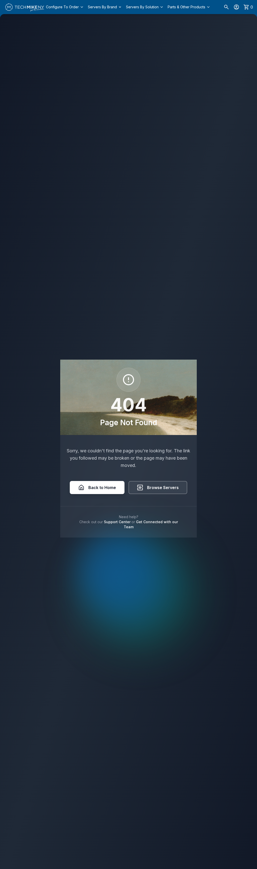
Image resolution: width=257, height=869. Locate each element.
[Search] (226, 7)
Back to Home (102, 487)
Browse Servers (163, 487)
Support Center (117, 522)
